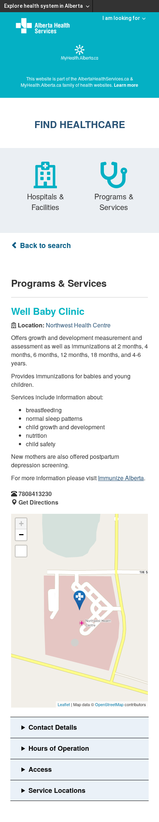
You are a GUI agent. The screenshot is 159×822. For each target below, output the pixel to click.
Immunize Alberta (121, 478)
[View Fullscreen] (21, 551)
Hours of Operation (58, 748)
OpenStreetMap (109, 704)
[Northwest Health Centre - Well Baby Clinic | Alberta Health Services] (79, 601)
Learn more (126, 85)
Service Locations (56, 790)
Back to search (44, 245)
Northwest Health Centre (78, 325)
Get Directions (38, 502)
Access (40, 769)
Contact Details (52, 727)
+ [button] (21, 523)
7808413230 (35, 493)
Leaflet (64, 704)
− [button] (21, 534)
